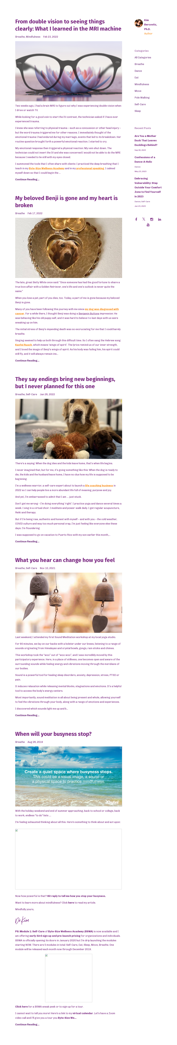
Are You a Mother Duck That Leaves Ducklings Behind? (146, 141)
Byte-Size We (66, 1017)
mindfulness (33, 36)
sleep (138, 111)
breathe (20, 36)
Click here (21, 1006)
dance (138, 70)
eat (137, 77)
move (138, 91)
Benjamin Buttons (89, 313)
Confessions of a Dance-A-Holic (145, 159)
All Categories (143, 57)
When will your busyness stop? (53, 734)
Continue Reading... (27, 179)
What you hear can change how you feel (65, 560)
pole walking (142, 97)
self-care (31, 394)
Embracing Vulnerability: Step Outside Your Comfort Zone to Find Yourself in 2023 (148, 187)
